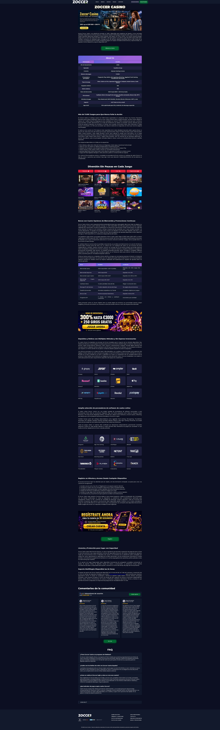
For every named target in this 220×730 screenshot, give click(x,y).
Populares (85, 171)
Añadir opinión (134, 594)
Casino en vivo (101, 171)
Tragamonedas (133, 171)
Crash (117, 171)
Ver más (110, 641)
